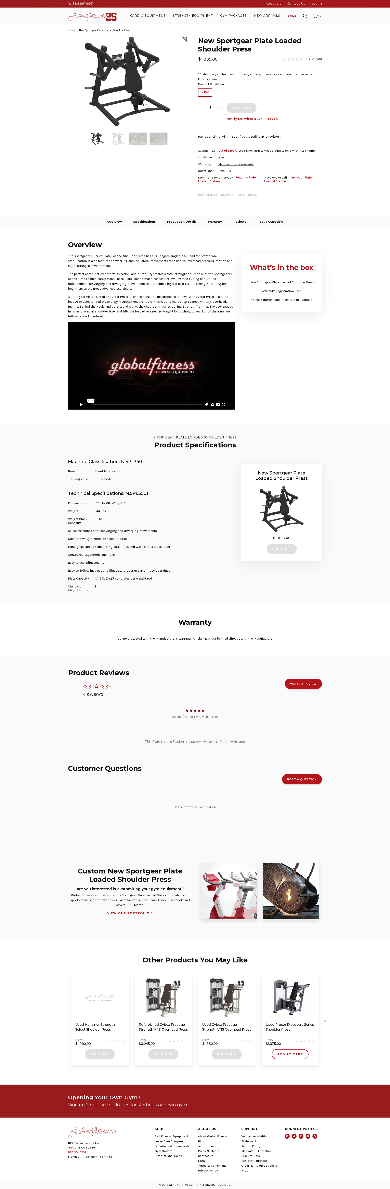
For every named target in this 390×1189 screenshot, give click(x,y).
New (205, 92)
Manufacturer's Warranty (236, 164)
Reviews (239, 222)
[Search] (305, 16)
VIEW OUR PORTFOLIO (128, 913)
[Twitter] (294, 1136)
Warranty (215, 222)
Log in (316, 3)
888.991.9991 (83, 3)
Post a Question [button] (302, 779)
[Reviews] (302, 59)
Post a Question (270, 222)
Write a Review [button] (303, 683)
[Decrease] (202, 107)
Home (71, 30)
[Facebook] (287, 1136)
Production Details (181, 222)
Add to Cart (290, 1054)
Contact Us (296, 3)
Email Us (224, 171)
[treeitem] (97, 139)
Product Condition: (211, 84)
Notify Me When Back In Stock (252, 119)
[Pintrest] (314, 1136)
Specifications (144, 222)
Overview (114, 222)
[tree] (127, 139)
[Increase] (218, 107)
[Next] (324, 1021)
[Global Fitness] (92, 16)
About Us (273, 3)
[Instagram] (301, 1136)
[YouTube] (308, 1136)
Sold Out (99, 1054)
